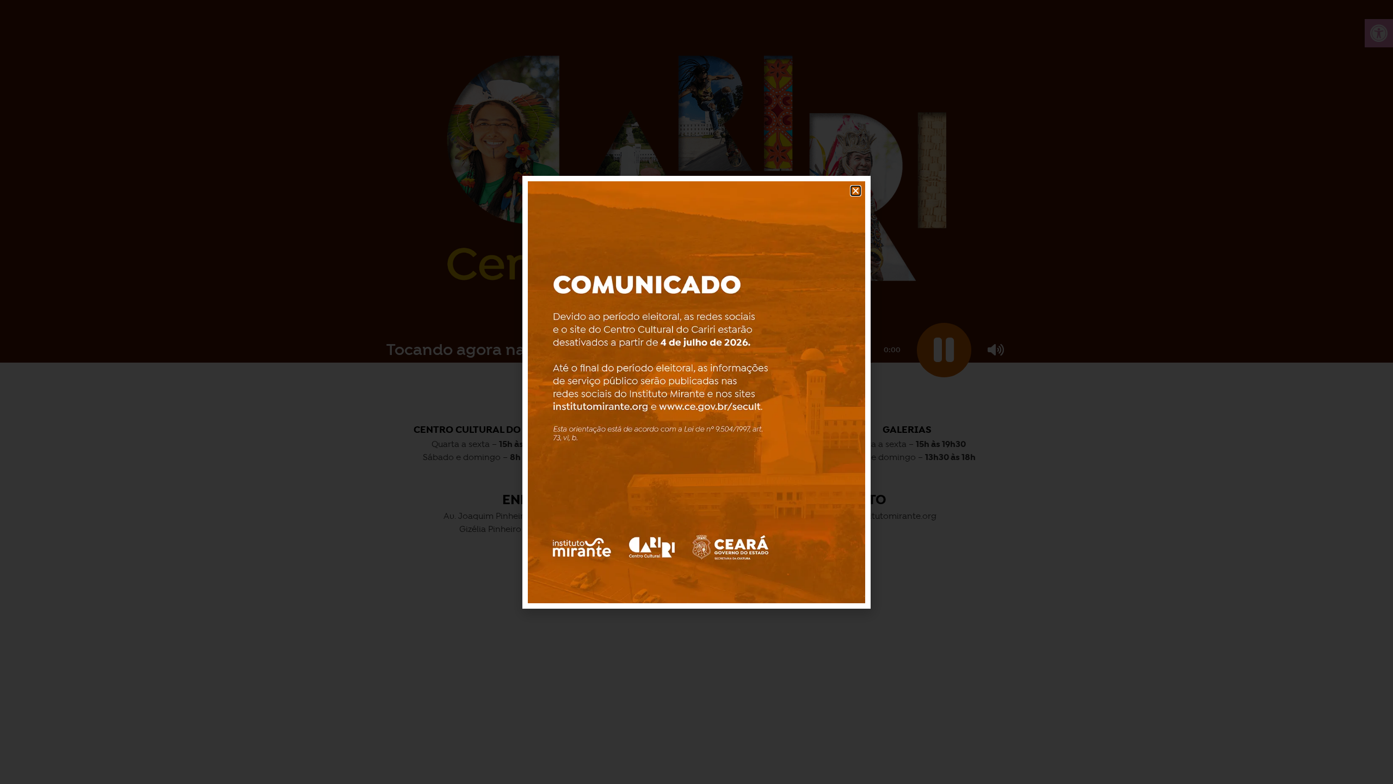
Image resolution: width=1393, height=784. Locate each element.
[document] (696, 392)
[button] (856, 191)
